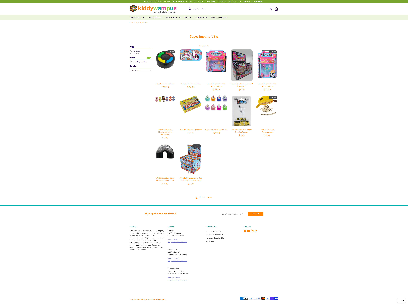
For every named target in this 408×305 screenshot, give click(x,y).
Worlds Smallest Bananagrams (267, 131)
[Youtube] (248, 231)
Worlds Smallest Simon (165, 84)
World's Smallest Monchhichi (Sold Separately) (165, 132)
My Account (210, 241)
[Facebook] (245, 231)
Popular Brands (172, 17)
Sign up (255, 214)
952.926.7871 (174, 239)
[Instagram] (252, 231)
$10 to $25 (136, 53)
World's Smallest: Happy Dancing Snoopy (242, 131)
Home (131, 22)
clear (148, 58)
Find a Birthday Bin (213, 231)
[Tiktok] (255, 231)
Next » (209, 197)
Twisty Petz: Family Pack (190, 84)
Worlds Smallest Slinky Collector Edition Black (165, 179)
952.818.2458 (174, 258)
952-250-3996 (174, 277)
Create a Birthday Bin (214, 234)
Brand (132, 58)
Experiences (200, 17)
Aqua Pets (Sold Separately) (216, 130)
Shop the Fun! (154, 17)
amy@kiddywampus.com (177, 242)
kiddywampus (146, 299)
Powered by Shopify (158, 299)
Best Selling (135, 71)
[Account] (271, 9)
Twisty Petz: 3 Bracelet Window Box (216, 85)
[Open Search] (190, 9)
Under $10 (136, 51)
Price (132, 47)
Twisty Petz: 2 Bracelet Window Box (267, 85)
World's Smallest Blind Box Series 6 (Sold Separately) (191, 179)
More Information (218, 17)
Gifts (187, 17)
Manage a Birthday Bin (215, 238)
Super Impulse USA (142, 22)
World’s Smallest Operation (191, 130)
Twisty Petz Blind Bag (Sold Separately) (242, 85)
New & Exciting (136, 17)
